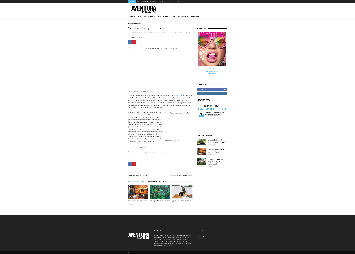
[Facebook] (175, 1)
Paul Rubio (132, 37)
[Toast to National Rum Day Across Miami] (182, 192)
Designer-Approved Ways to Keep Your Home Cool (215, 161)
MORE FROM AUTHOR (157, 182)
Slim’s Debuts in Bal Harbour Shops (138, 200)
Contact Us (160, 1)
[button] (224, 17)
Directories (182, 16)
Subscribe (132, 1)
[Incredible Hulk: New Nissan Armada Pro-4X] (201, 142)
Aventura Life (134, 16)
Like (224, 89)
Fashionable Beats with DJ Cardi (138, 175)
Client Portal (168, 1)
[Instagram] (178, 1)
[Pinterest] (134, 42)
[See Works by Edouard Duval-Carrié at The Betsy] (160, 192)
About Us (139, 1)
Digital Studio (153, 1)
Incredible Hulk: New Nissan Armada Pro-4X (217, 141)
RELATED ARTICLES (137, 182)
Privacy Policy (161, 152)
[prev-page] (129, 205)
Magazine (194, 16)
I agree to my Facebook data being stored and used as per (146, 152)
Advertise (145, 1)
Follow (223, 93)
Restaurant (138, 23)
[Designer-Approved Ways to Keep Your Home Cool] (201, 161)
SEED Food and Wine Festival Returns (181, 175)
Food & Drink (131, 23)
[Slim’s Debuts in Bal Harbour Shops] (138, 192)
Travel (173, 16)
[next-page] (132, 205)
